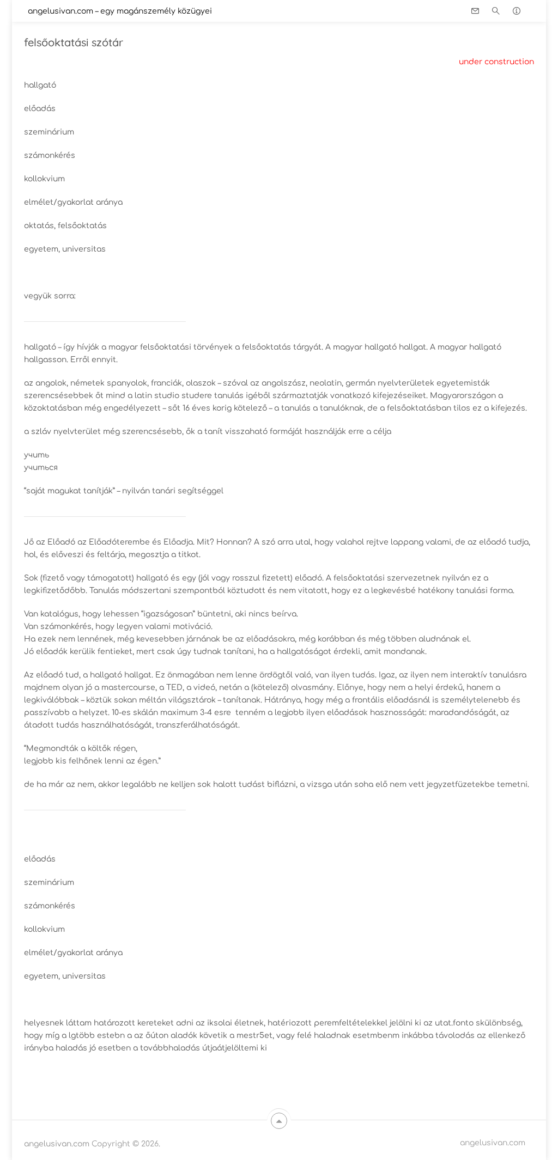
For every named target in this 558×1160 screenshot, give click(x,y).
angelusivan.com (56, 1144)
